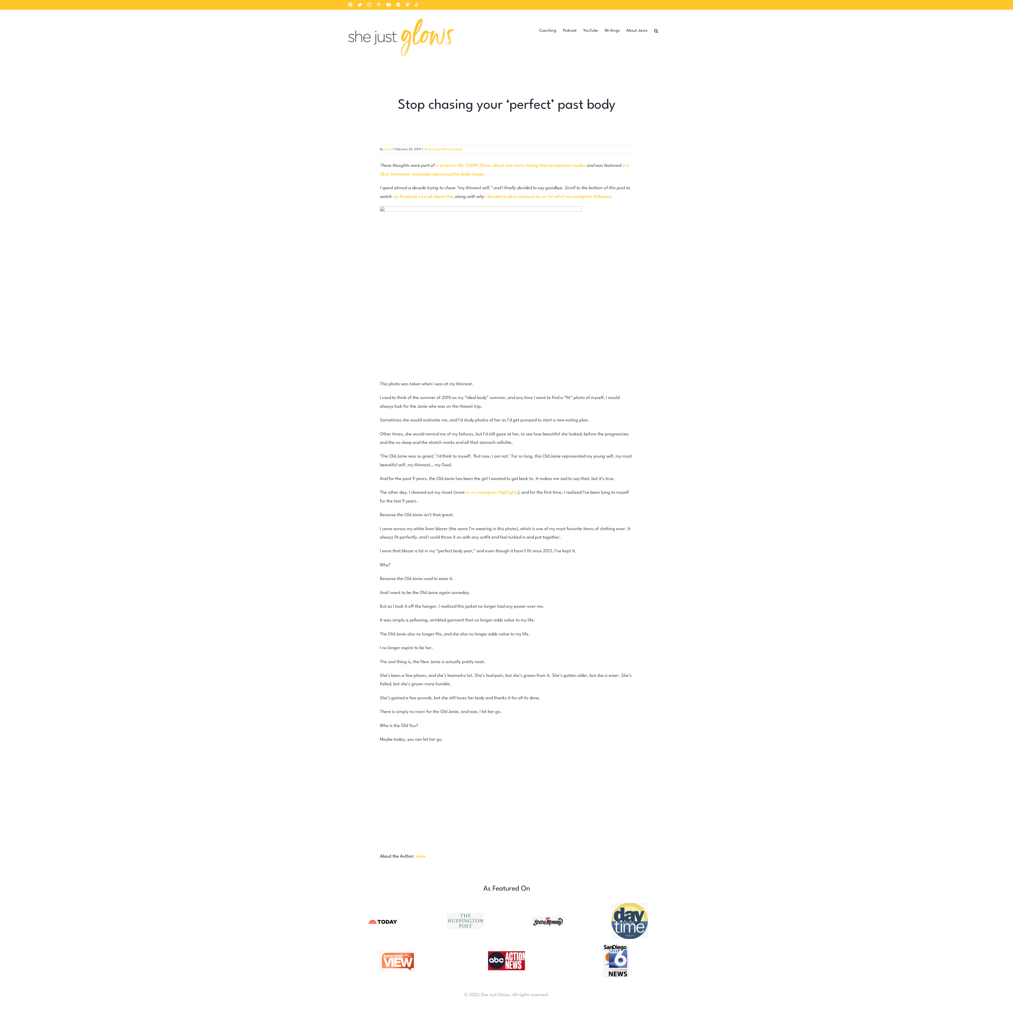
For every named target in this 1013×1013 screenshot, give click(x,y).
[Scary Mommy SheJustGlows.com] (547, 918)
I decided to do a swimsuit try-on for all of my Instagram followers (548, 196)
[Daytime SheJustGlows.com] (629, 905)
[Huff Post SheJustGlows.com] (465, 915)
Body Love (431, 149)
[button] (656, 30)
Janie (387, 149)
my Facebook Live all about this (422, 196)
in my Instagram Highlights (492, 492)
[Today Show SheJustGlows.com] (383, 920)
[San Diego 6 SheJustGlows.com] (616, 946)
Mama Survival (451, 149)
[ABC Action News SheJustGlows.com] (506, 953)
